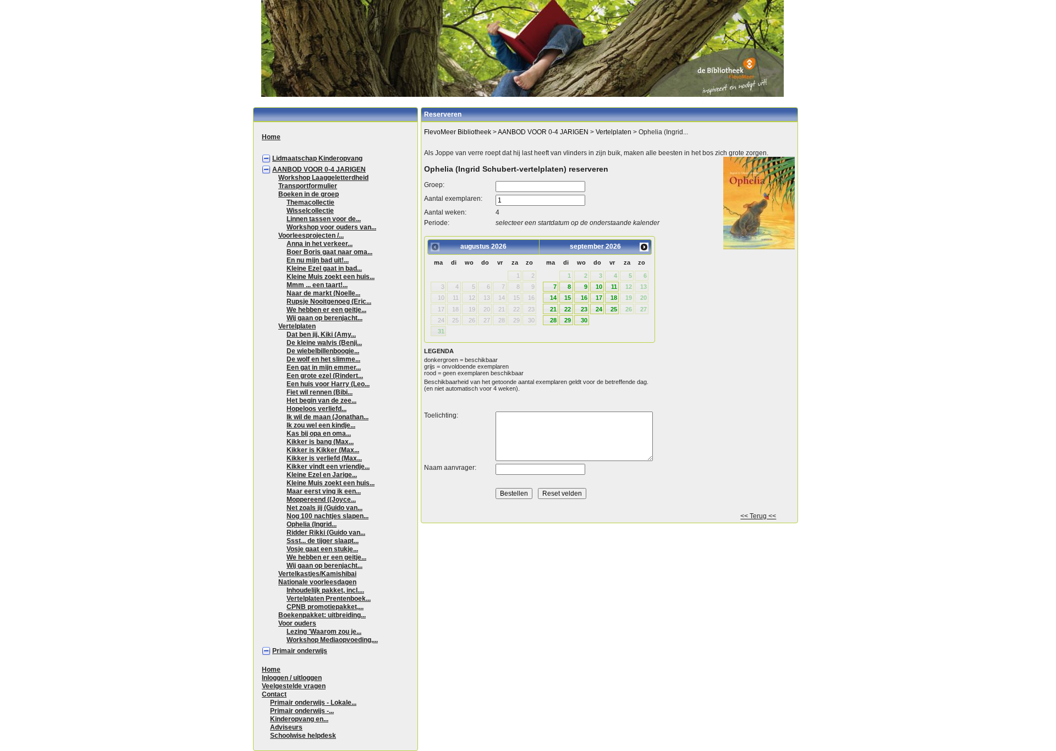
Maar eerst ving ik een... (324, 491)
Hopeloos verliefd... (316, 409)
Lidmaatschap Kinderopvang (317, 158)
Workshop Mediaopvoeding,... (332, 640)
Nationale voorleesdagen (317, 582)
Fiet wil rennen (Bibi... (320, 392)
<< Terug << (758, 516)
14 (553, 297)
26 (628, 309)
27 (643, 309)
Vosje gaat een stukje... (322, 549)
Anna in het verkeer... (320, 244)
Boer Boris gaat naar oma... (329, 252)
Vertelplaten (297, 326)
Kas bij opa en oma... (319, 433)
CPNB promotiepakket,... (325, 607)
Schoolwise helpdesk (303, 735)
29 (567, 320)
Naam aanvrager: (450, 468)
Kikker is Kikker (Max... (323, 450)
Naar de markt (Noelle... (323, 293)
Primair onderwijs (299, 651)
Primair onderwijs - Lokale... (313, 702)
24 (599, 309)
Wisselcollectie (310, 211)
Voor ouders (297, 623)
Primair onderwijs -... (302, 711)
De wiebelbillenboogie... (323, 351)
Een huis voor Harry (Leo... (328, 384)
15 (567, 297)
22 (567, 309)
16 (584, 297)
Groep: (434, 185)
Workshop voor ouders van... (331, 227)
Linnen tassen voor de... (324, 219)
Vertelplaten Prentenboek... (329, 598)
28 (553, 320)
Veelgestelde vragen (294, 686)
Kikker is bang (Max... (320, 442)
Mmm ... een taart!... (317, 285)
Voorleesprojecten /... (311, 235)
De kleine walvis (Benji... (324, 343)
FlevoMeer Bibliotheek (457, 132)
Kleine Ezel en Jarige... (322, 475)
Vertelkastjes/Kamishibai (317, 574)
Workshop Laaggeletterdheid (323, 178)
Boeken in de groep (308, 194)
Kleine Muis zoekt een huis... (331, 277)
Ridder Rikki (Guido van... (326, 532)
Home (271, 137)
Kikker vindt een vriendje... (328, 466)
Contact (274, 694)
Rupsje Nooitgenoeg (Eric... (329, 301)
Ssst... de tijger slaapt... (323, 541)
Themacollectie (310, 202)
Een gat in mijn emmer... (324, 367)
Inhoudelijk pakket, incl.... (325, 590)
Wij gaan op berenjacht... (324, 318)
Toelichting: (441, 415)
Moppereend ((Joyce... (321, 499)
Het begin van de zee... (321, 400)
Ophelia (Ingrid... (312, 524)
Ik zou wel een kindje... (321, 425)
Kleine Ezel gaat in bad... (324, 268)
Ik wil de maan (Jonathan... (328, 417)
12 (628, 286)
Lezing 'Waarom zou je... (324, 631)
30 (584, 320)
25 (613, 309)
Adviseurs (286, 727)
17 (599, 297)
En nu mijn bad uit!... (318, 260)
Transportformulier (307, 186)
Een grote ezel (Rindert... (325, 376)
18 (613, 297)
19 (628, 297)
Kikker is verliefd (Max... (324, 458)
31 (441, 331)
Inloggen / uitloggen (292, 678)
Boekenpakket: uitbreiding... (322, 615)
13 (643, 286)
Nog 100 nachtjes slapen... (328, 516)
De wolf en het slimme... (323, 359)
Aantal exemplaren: (453, 198)
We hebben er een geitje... (326, 310)
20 (643, 297)
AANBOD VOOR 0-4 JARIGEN (319, 169)
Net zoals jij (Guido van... (324, 508)
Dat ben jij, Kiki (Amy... (321, 334)
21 (553, 309)
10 (599, 286)
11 (614, 286)
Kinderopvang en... (299, 719)
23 (584, 309)
